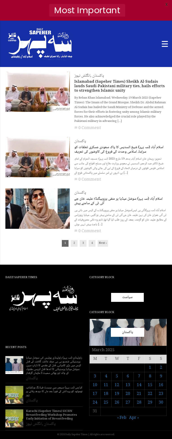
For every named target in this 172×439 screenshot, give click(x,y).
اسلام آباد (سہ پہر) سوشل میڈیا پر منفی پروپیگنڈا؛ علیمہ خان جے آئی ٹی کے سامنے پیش (118, 201)
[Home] (40, 44)
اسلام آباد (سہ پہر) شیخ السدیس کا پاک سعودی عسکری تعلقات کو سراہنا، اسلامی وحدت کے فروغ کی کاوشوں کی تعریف (118, 149)
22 (150, 394)
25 (106, 402)
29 (150, 402)
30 (161, 402)
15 (150, 385)
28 (139, 402)
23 (161, 394)
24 (95, 402)
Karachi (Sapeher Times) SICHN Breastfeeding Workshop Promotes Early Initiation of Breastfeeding (51, 415)
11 (106, 385)
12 (117, 385)
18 (106, 394)
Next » (103, 243)
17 (95, 394)
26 (117, 402)
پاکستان (98, 76)
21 (139, 394)
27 (128, 402)
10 (95, 385)
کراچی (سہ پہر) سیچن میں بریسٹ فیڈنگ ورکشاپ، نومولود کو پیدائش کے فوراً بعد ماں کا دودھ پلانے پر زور (54, 391)
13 (128, 385)
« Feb (121, 418)
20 (128, 394)
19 (117, 394)
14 (139, 385)
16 (161, 385)
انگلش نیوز (82, 76)
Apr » (134, 418)
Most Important (87, 10)
